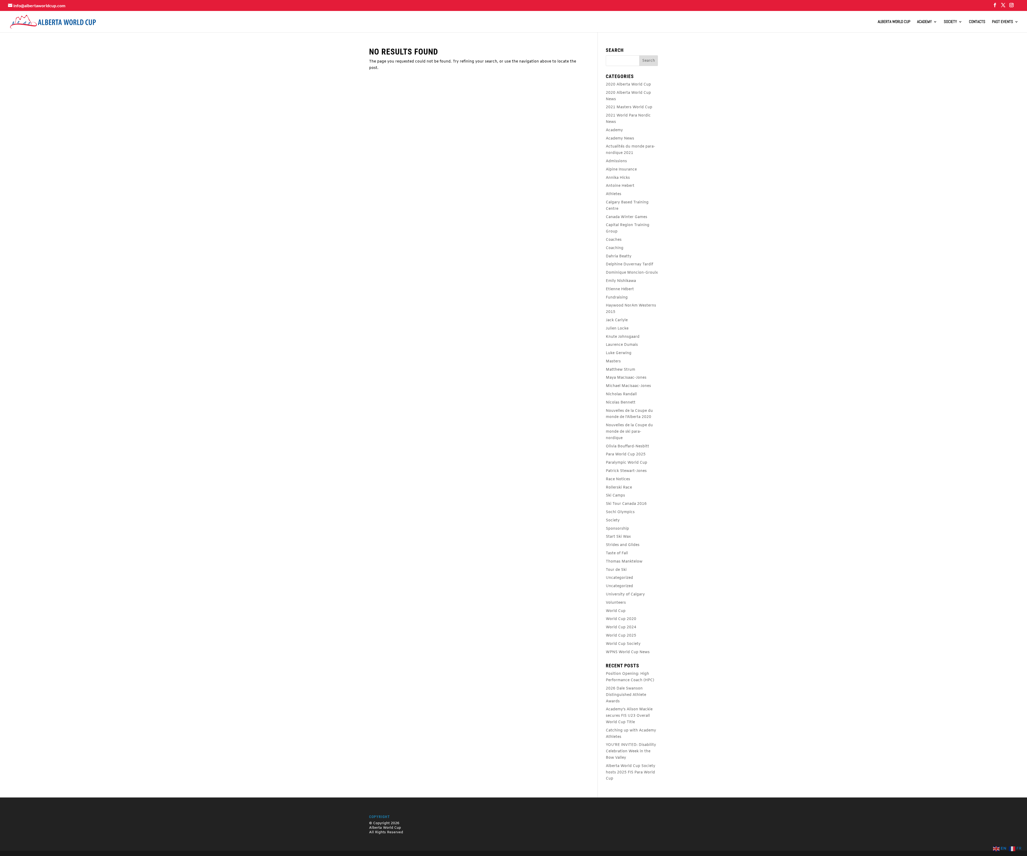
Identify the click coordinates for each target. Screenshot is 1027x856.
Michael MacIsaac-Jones (628, 386)
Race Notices (618, 479)
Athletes (613, 194)
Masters (613, 361)
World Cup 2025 (621, 635)
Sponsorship (617, 528)
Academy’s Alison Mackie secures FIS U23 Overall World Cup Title (629, 716)
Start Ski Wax (618, 536)
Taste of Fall (617, 553)
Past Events (1002, 22)
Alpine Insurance (621, 169)
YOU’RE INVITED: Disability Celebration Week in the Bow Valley (631, 751)
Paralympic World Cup (626, 462)
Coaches (614, 239)
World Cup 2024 (621, 627)
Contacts (977, 22)
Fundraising (617, 297)
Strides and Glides (622, 545)
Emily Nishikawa (621, 281)
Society (950, 22)
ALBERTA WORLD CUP (894, 22)
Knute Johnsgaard (622, 336)
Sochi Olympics (620, 512)
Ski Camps (615, 495)
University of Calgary (625, 594)
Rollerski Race (619, 487)
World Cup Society (623, 643)
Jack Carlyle (617, 320)
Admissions (616, 161)
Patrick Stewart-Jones (626, 471)
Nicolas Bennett (620, 402)
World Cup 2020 (621, 619)
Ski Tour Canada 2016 (626, 503)
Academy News (620, 138)
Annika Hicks (618, 177)
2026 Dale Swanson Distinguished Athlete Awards (626, 695)
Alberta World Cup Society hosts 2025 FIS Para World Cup (630, 772)
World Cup (616, 611)
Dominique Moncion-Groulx (632, 272)
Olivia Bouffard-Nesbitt (627, 446)
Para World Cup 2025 (626, 454)
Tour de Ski (616, 569)
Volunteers (616, 602)
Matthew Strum (620, 369)
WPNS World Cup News (628, 652)
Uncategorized (619, 577)
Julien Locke (617, 328)
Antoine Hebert (620, 185)
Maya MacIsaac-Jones (626, 377)
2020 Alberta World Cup (628, 84)
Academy (924, 22)
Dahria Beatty (618, 256)
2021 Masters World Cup (629, 107)
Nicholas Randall (621, 394)
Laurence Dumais (622, 344)
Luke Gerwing (618, 353)
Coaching (614, 248)
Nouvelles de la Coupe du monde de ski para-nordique (629, 432)
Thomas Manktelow (624, 561)
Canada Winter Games (626, 217)
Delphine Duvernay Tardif (629, 264)
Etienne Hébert (620, 289)
